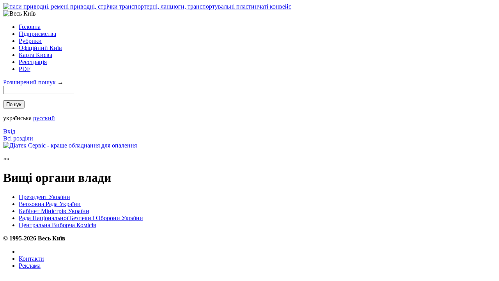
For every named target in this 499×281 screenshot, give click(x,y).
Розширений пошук (29, 82)
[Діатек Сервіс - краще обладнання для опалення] (70, 145)
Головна (30, 26)
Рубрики (30, 40)
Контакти (31, 258)
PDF (24, 69)
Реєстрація (33, 62)
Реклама (30, 265)
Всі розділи (18, 138)
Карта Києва (35, 55)
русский (44, 118)
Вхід (9, 131)
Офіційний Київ (40, 47)
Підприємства (37, 33)
